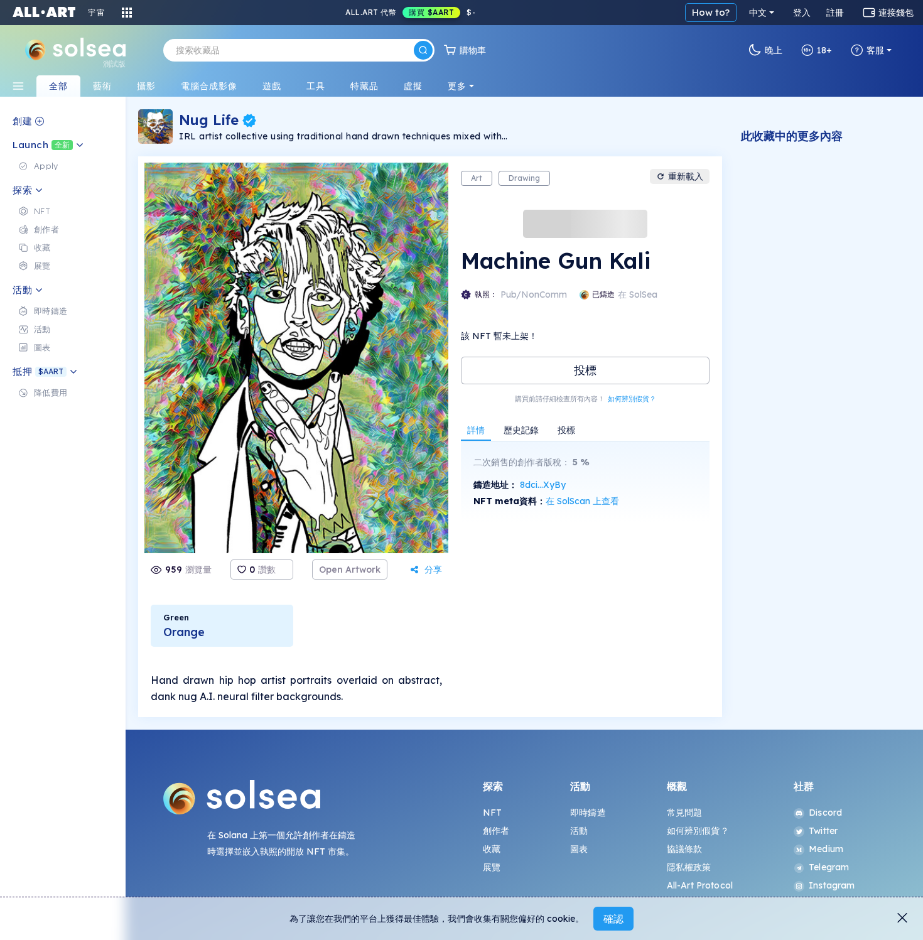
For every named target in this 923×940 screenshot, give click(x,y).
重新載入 (685, 176)
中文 (758, 12)
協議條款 (685, 849)
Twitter (823, 830)
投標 (585, 370)
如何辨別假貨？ (632, 398)
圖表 (579, 849)
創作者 (496, 830)
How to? (711, 12)
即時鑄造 (588, 812)
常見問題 (685, 812)
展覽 (491, 867)
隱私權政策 (689, 867)
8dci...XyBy (543, 484)
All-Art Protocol (700, 885)
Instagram (832, 885)
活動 (579, 830)
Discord (825, 812)
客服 (875, 50)
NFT (492, 812)
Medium (826, 849)
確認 (613, 918)
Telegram (829, 867)
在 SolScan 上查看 (582, 501)
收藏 (491, 849)
